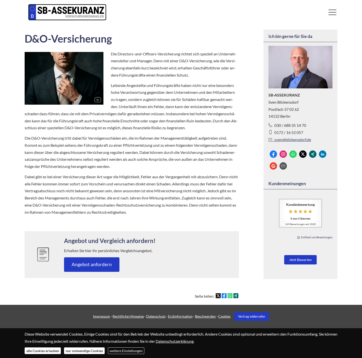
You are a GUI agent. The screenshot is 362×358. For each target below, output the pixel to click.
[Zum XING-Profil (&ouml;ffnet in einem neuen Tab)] (312, 154)
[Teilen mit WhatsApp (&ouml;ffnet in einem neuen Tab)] (230, 295)
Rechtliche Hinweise (128, 316)
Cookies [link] (224, 316)
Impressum (101, 316)
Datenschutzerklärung (175, 341)
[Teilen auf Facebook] (224, 295)
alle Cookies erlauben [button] (42, 351)
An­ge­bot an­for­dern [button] (92, 264)
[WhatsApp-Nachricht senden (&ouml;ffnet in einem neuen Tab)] (293, 154)
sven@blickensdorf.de (292, 139)
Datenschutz (155, 316)
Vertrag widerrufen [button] (251, 316)
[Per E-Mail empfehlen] (283, 166)
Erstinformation (180, 316)
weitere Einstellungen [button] (126, 351)
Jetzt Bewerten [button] (300, 260)
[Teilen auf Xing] (235, 295)
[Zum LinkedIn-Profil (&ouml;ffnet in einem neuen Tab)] (322, 154)
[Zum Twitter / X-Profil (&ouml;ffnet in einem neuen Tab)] (303, 154)
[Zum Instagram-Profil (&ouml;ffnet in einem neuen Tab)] (283, 154)
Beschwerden (205, 316)
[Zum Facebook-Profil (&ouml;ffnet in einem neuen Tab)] (273, 154)
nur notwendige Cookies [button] (84, 351)
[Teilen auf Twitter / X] (218, 295)
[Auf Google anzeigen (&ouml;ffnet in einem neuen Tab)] (273, 166)
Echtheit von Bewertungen (316, 237)
